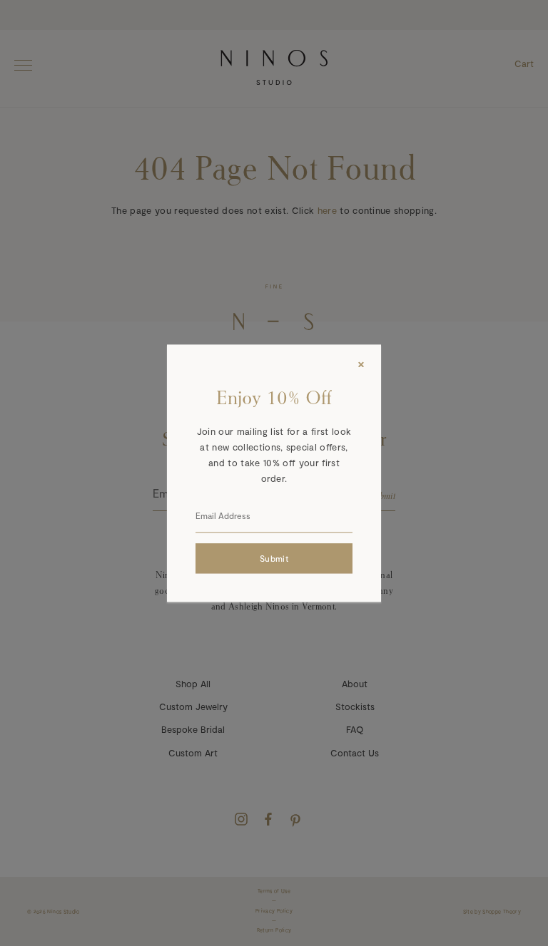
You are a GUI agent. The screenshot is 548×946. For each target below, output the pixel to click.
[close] (361, 364)
